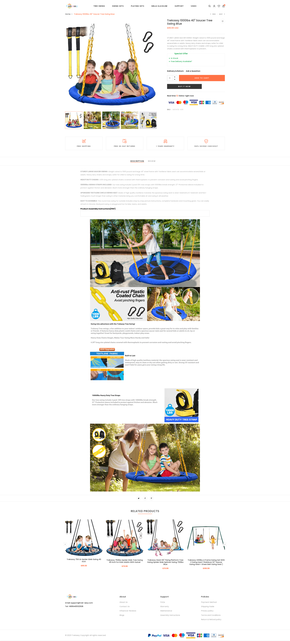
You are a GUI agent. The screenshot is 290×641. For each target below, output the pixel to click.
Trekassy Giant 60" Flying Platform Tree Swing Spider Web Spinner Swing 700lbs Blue (165, 562)
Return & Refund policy (211, 619)
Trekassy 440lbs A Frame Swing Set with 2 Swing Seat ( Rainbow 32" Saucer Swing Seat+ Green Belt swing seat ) (206, 562)
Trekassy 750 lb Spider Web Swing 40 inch (84, 560)
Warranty (164, 606)
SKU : (169, 109)
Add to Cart (202, 78)
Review (152, 161)
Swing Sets (118, 6)
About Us (124, 602)
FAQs (162, 602)
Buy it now (184, 86)
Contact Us (125, 606)
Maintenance (166, 610)
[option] (111, 64)
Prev (214, 14)
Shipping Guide (207, 606)
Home (67, 14)
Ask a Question (193, 71)
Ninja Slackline (159, 6)
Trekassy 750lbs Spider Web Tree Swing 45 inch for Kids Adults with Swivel (124, 561)
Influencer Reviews (128, 610)
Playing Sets (137, 6)
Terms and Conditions (211, 615)
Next (221, 14)
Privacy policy (207, 610)
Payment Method (209, 602)
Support (179, 6)
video (194, 6)
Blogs (122, 615)
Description (137, 161)
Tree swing (99, 6)
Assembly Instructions (170, 615)
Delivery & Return (175, 71)
